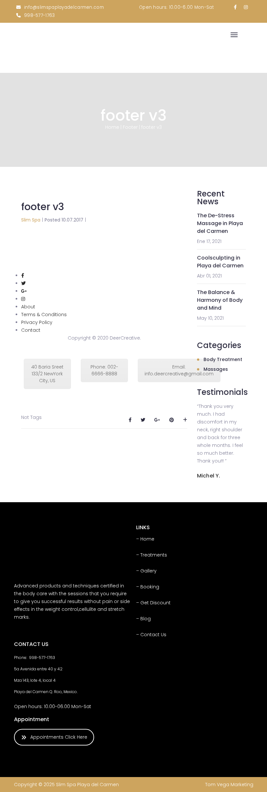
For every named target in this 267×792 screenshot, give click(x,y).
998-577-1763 (39, 15)
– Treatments (151, 555)
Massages (216, 369)
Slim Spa (30, 220)
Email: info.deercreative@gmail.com (179, 370)
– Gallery (146, 571)
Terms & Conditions (44, 314)
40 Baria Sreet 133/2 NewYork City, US (47, 374)
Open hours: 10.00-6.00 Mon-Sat (176, 7)
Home (112, 127)
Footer (130, 127)
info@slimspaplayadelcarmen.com (64, 7)
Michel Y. (208, 475)
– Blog (143, 618)
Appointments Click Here (58, 737)
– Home (145, 539)
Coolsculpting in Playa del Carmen (220, 261)
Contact (30, 330)
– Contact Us (151, 634)
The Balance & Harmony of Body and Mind (220, 300)
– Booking (147, 587)
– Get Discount (153, 602)
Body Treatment (223, 359)
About (28, 306)
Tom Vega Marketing (229, 784)
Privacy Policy (36, 322)
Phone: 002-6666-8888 (104, 370)
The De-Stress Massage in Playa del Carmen (220, 223)
